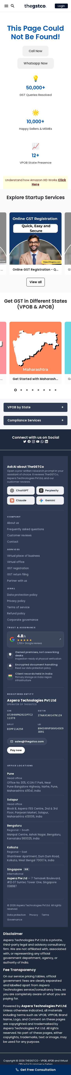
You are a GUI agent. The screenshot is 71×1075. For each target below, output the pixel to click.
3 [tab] (26, 390)
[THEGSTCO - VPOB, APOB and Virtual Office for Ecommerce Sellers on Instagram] (33, 441)
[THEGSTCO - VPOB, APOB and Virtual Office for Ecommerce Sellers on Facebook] (29, 441)
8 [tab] (55, 390)
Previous (6, 243)
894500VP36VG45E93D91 (51, 730)
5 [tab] (38, 390)
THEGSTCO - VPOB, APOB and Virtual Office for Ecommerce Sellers (43, 1062)
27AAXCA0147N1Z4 (50, 715)
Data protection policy (22, 595)
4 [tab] (32, 390)
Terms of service (18, 607)
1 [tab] (15, 390)
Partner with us (17, 581)
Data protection (16, 915)
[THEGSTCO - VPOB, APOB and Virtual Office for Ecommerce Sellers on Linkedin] (46, 441)
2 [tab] (21, 390)
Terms (45, 915)
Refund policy (16, 613)
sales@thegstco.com (29, 741)
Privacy (33, 915)
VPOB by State (19, 407)
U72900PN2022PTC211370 (20, 716)
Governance (14, 919)
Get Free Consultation (38, 1070)
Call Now (35, 51)
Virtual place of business (23, 556)
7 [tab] (49, 390)
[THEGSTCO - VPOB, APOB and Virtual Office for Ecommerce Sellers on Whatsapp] (42, 441)
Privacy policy (16, 601)
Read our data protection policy (33, 668)
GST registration (18, 568)
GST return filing (17, 574)
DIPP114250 (15, 728)
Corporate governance (22, 620)
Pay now (16, 750)
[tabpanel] (35, 353)
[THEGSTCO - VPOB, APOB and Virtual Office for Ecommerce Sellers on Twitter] (24, 441)
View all (36, 282)
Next (64, 243)
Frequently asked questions (25, 529)
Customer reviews (19, 535)
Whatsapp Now (36, 63)
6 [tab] (44, 390)
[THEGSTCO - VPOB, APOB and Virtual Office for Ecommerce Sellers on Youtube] (37, 441)
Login (61, 6)
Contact (12, 542)
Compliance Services (24, 420)
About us (13, 523)
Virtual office (15, 562)
